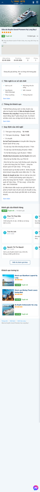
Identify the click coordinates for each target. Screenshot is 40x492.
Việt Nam (12, 321)
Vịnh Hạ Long (21, 321)
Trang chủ (5, 321)
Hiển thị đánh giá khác (20, 262)
